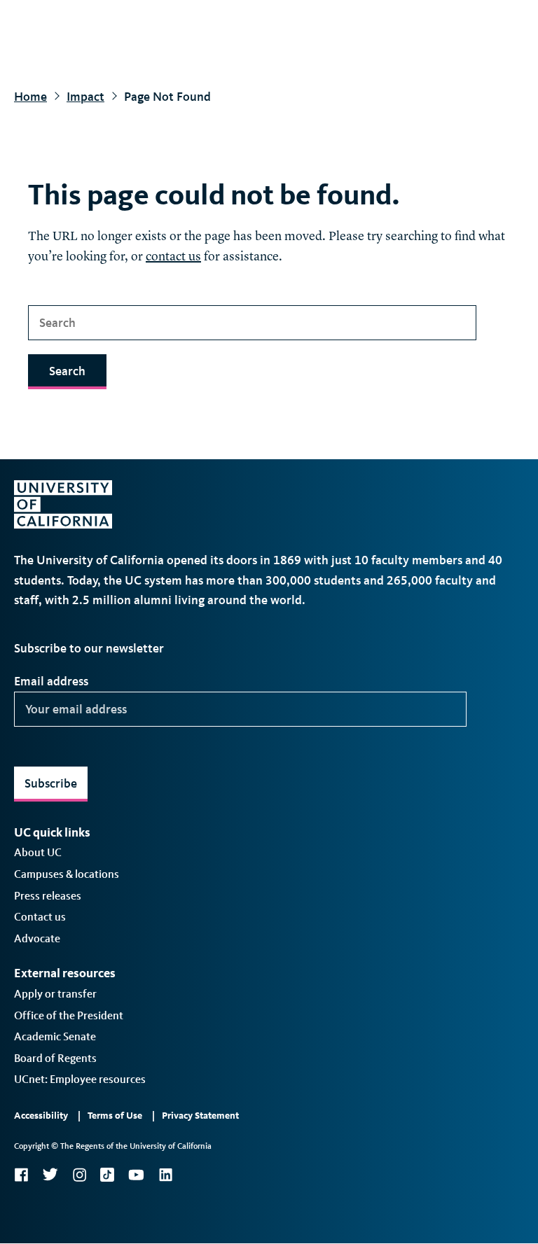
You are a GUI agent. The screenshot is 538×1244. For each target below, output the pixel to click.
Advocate (37, 938)
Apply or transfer (55, 993)
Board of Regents (55, 1058)
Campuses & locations (66, 874)
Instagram (79, 1175)
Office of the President (68, 1015)
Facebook (21, 1175)
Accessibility (41, 1115)
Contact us (40, 916)
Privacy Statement (200, 1115)
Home (30, 96)
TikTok (107, 1175)
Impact (85, 96)
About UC (38, 852)
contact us (173, 257)
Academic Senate (55, 1036)
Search (67, 371)
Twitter (50, 1175)
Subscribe (51, 783)
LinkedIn (165, 1175)
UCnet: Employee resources (80, 1079)
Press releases (47, 895)
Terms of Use (115, 1115)
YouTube (136, 1175)
